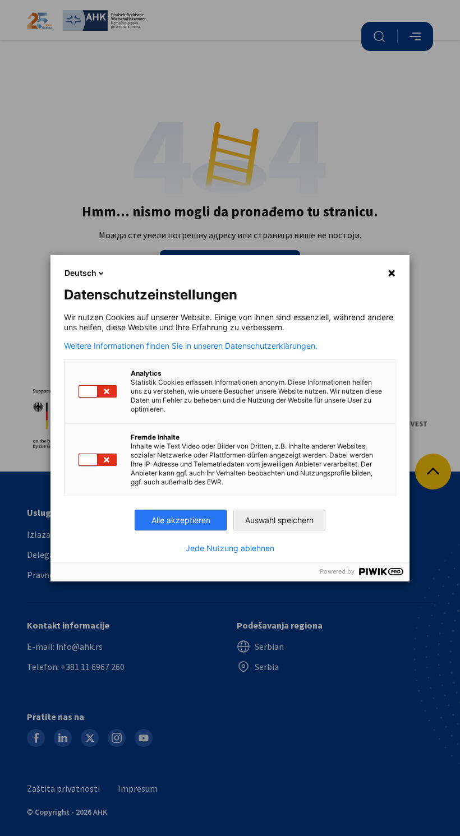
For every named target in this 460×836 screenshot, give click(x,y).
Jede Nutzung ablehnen (230, 548)
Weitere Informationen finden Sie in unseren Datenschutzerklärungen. (191, 345)
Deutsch (80, 273)
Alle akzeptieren (180, 520)
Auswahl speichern (279, 520)
